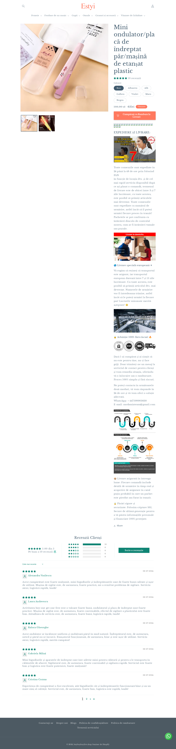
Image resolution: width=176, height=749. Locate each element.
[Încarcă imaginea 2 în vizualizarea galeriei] (47, 123)
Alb (146, 88)
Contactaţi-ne (46, 723)
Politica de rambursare (123, 723)
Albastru (132, 88)
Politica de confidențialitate (93, 723)
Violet (135, 94)
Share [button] (120, 526)
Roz (119, 88)
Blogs (73, 723)
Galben (120, 94)
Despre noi (62, 723)
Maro (148, 94)
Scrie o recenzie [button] (134, 550)
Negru (120, 100)
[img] (29, 571)
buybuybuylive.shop (83, 744)
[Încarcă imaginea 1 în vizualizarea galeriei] (29, 123)
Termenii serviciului (88, 728)
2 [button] (86, 699)
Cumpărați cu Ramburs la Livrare (136, 115)
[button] (23, 6)
